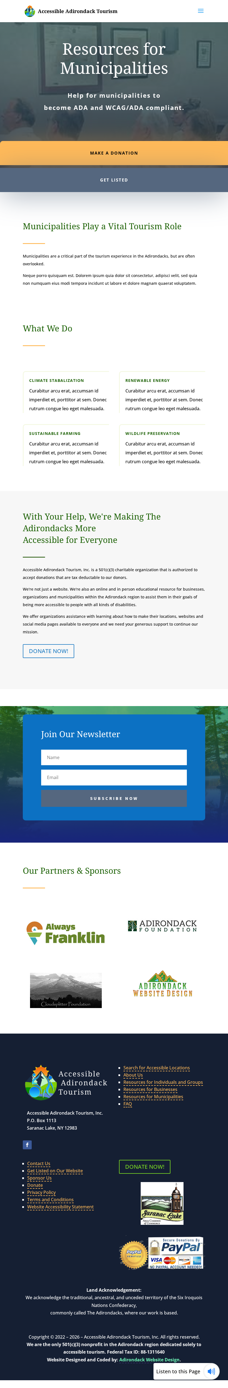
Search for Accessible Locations (156, 1068)
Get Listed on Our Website (55, 1171)
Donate (35, 1185)
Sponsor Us (39, 1178)
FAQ (127, 1104)
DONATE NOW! (48, 651)
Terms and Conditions (50, 1199)
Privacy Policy (41, 1192)
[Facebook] (27, 1144)
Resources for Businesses (150, 1089)
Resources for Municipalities (153, 1097)
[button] (200, 14)
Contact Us (38, 1163)
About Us (133, 1075)
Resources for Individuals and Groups (163, 1082)
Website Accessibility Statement (60, 1207)
